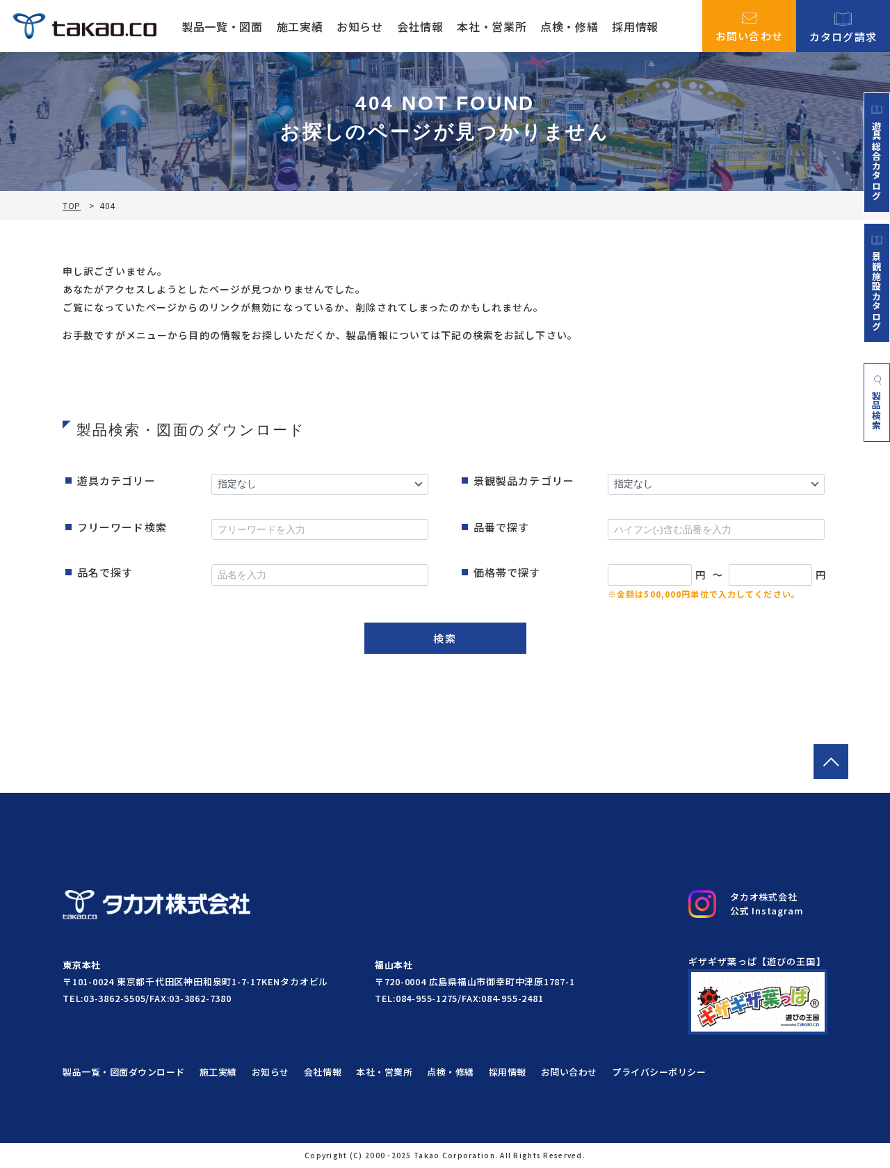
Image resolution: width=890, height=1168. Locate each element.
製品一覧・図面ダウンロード (124, 1071)
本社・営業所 (491, 26)
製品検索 (877, 410)
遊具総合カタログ (876, 160)
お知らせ (360, 26)
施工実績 (300, 26)
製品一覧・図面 (221, 26)
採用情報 (635, 26)
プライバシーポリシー (659, 1071)
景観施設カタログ (876, 291)
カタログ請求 (843, 35)
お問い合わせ (749, 34)
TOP (72, 206)
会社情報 (420, 26)
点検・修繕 (569, 26)
